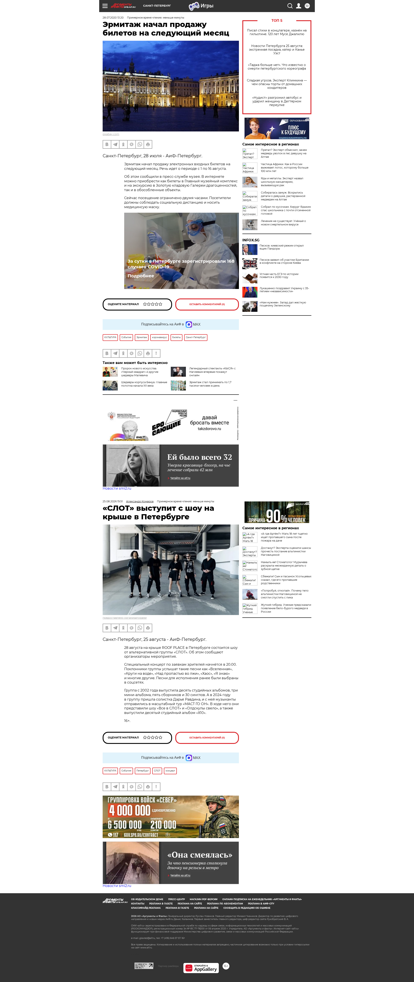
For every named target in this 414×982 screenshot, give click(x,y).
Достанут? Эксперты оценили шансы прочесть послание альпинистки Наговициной (286, 551)
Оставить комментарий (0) (207, 304)
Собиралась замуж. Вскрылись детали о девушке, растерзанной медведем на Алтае (283, 196)
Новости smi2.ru (117, 488)
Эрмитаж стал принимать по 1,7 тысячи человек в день (210, 384)
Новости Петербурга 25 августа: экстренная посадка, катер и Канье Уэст (277, 49)
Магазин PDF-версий (203, 899)
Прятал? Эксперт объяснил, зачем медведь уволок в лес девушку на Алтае (284, 153)
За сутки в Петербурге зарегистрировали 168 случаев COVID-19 (181, 264)
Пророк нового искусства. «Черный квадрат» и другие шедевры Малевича (139, 372)
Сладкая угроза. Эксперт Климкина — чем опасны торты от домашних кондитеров (277, 84)
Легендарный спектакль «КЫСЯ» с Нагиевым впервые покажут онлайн (212, 372)
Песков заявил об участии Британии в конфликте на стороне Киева (284, 261)
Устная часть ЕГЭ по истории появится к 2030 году (279, 276)
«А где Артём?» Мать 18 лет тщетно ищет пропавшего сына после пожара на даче (284, 537)
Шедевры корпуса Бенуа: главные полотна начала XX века (144, 384)
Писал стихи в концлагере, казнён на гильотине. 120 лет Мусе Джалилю (277, 32)
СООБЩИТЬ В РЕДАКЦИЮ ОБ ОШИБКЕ (246, 908)
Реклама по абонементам (225, 903)
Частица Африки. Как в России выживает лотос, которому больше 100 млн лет (284, 167)
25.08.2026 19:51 (113, 501)
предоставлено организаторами (125, 617)
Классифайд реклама (146, 908)
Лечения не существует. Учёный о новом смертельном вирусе (283, 222)
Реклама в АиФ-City (261, 903)
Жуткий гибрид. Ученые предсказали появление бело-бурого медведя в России (286, 608)
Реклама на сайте (190, 903)
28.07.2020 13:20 (113, 17)
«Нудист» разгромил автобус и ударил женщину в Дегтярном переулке (277, 101)
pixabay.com (111, 134)
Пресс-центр (176, 899)
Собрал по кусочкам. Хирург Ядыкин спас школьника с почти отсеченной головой (286, 210)
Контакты (137, 903)
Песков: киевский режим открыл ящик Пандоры (282, 247)
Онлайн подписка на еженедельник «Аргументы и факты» (262, 899)
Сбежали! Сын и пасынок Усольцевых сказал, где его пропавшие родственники (286, 580)
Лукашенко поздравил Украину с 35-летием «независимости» (284, 290)
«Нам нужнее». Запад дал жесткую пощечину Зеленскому (283, 304)
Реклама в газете (161, 903)
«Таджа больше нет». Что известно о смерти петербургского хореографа (277, 66)
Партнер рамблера (168, 966)
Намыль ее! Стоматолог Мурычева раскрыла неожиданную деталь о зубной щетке (284, 565)
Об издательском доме (147, 899)
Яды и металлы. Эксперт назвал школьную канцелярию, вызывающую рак (282, 182)
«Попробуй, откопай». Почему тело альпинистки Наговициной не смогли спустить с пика (285, 594)
